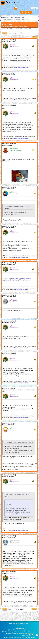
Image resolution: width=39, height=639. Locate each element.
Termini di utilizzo (20, 623)
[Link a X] (32, 635)
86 (18, 33)
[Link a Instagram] (36, 635)
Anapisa (14, 300)
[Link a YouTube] (34, 635)
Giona (13, 45)
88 (23, 33)
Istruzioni (8, 633)
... (15, 33)
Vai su (4, 609)
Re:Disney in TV (6, 40)
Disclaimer (15, 633)
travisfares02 (15, 541)
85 (16, 33)
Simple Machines (20, 628)
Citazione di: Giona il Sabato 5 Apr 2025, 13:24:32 (19, 442)
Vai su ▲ (27, 623)
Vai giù (5, 33)
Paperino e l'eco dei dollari (21, 67)
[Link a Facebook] (29, 635)
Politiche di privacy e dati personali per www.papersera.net (19, 631)
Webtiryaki (12, 623)
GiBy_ (13, 192)
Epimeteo (14, 148)
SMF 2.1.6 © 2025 (19, 625)
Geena (13, 428)
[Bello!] (33, 46)
